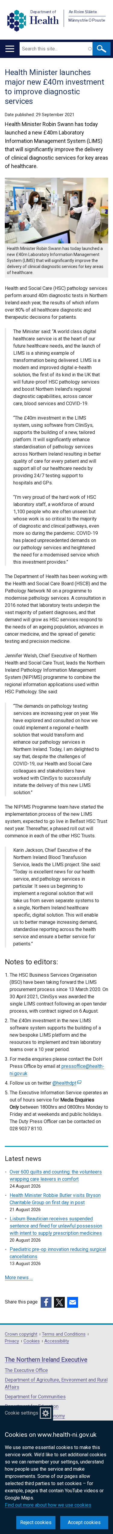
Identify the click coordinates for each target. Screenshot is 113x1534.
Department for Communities (35, 1397)
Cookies (32, 1341)
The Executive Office (26, 1370)
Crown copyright (21, 1334)
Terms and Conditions (64, 1334)
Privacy (12, 1341)
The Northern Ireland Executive (46, 1359)
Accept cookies (84, 1522)
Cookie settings (21, 1413)
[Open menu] (9, 49)
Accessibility (56, 1341)
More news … (19, 1277)
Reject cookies (36, 1522)
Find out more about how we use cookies (48, 1505)
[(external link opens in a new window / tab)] (46, 1302)
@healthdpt (66, 1083)
